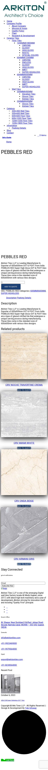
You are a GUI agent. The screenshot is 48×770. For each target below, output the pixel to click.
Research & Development (23, 36)
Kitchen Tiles (28, 106)
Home (9, 142)
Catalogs (11, 108)
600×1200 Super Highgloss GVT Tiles (12, 700)
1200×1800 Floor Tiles (22, 123)
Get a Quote (6, 137)
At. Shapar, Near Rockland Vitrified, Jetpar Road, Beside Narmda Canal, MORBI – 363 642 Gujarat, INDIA (22, 624)
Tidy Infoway (31, 708)
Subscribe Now (7, 586)
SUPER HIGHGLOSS (31, 87)
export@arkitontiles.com (12, 659)
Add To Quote (10, 287)
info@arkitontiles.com (10, 638)
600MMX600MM (38, 291)
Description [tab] (11, 298)
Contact (10, 133)
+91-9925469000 (9, 643)
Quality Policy (18, 31)
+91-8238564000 (9, 665)
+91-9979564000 (9, 649)
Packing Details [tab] (24, 298)
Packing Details (19, 128)
